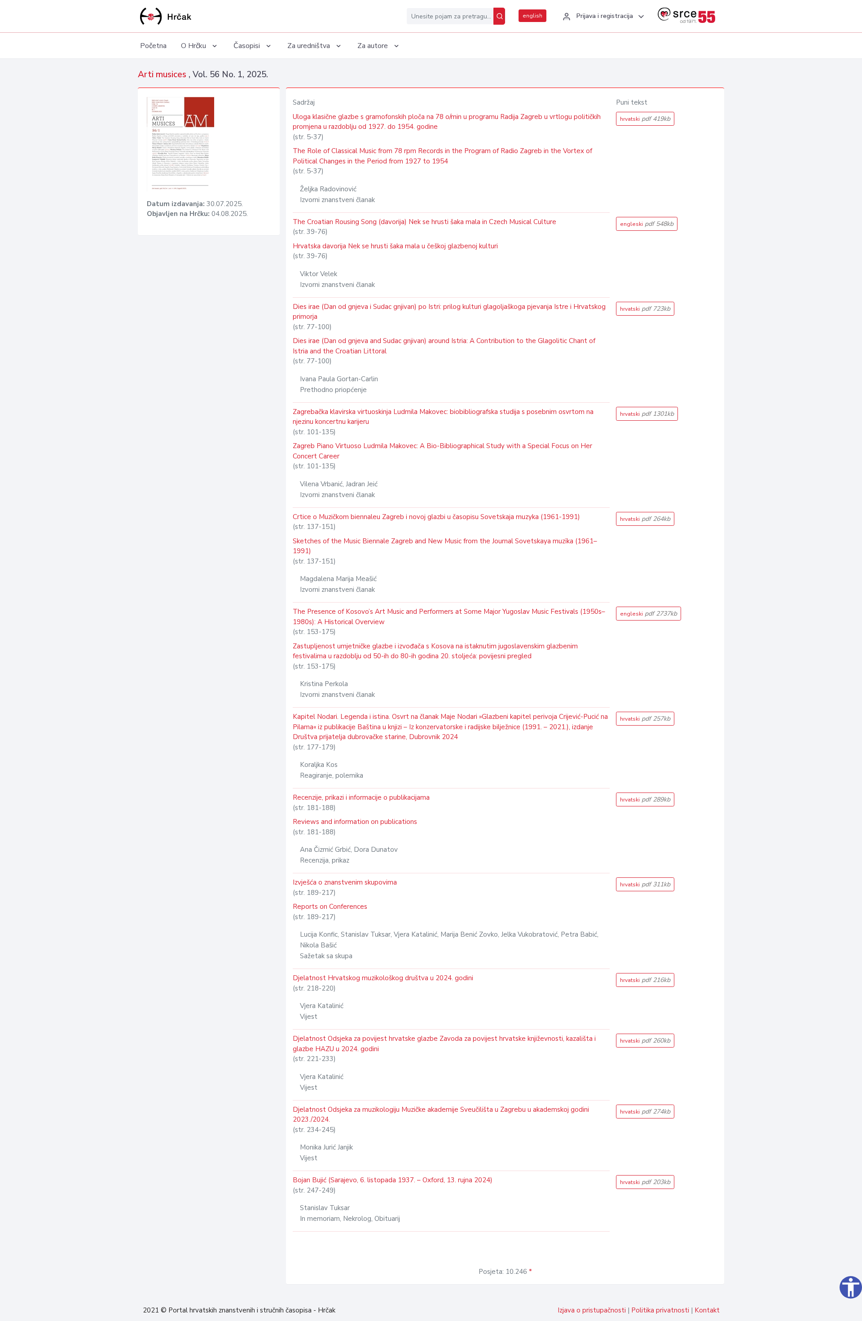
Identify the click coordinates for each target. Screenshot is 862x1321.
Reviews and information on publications (355, 821)
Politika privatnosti (660, 1310)
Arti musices (163, 74)
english (532, 15)
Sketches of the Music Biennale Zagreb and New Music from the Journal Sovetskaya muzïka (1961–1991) (445, 546)
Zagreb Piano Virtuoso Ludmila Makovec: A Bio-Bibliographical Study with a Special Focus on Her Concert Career (442, 451)
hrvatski (645, 118)
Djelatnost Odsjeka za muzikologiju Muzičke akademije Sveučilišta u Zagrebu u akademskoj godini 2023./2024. (441, 1114)
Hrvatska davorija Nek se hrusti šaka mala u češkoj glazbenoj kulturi (395, 246)
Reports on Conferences (330, 906)
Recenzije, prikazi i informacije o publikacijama (361, 797)
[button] (602, 16)
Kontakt (707, 1310)
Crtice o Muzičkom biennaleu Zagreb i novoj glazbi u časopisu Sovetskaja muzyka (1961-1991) (436, 516)
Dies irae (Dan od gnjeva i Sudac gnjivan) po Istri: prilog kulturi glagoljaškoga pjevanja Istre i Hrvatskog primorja (449, 311)
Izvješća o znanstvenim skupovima (345, 882)
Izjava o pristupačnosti (592, 1310)
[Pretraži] (499, 16)
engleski (646, 224)
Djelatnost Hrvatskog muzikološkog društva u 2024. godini (383, 977)
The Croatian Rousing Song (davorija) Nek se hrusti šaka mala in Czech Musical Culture (424, 221)
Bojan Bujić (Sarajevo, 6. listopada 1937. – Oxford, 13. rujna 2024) (393, 1180)
